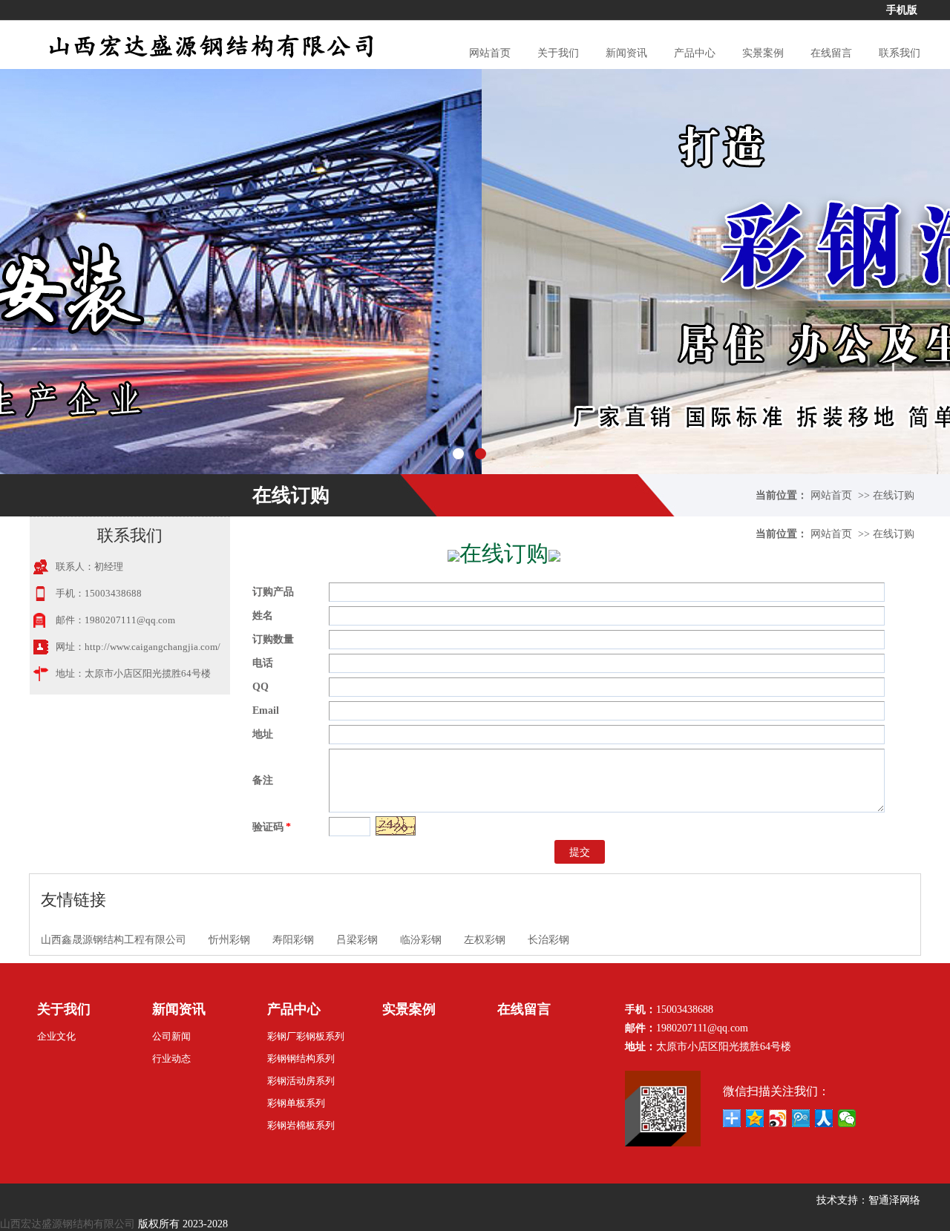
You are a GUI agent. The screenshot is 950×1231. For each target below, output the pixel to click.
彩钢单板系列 (296, 1103)
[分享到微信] (847, 1118)
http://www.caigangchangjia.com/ (152, 646)
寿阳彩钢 (293, 939)
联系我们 (899, 53)
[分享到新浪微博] (778, 1118)
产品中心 (694, 53)
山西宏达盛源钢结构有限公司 (67, 1224)
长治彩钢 (548, 939)
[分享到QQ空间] (755, 1118)
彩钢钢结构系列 (301, 1058)
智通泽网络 (894, 1200)
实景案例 (763, 53)
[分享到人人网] (824, 1118)
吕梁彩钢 (357, 939)
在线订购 (893, 495)
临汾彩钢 (421, 939)
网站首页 (490, 53)
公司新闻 (171, 1036)
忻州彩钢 (229, 939)
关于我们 (558, 53)
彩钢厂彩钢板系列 (305, 1036)
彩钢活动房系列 (301, 1080)
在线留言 (831, 53)
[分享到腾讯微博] (801, 1118)
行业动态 (171, 1058)
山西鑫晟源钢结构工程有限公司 (113, 939)
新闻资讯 (626, 53)
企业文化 (56, 1036)
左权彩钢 (484, 939)
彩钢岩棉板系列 (301, 1125)
